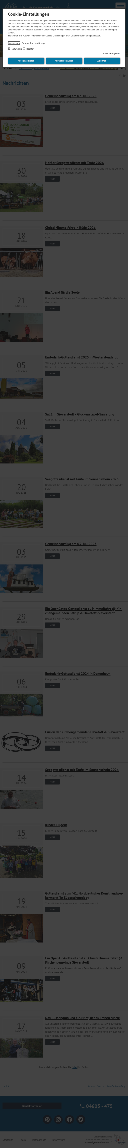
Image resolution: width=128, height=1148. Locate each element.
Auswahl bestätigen (64, 61)
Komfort (30, 49)
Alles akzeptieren (26, 61)
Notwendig (16, 49)
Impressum (14, 43)
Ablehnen (101, 61)
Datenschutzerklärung (33, 43)
